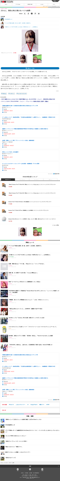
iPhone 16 (11, 404)
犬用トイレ (50, 179)
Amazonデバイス (8, 179)
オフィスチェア (22, 179)
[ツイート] (24, 13)
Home (17, 470)
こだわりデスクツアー (20, 404)
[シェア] (28, 13)
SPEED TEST (30, 4)
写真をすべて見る (30, 68)
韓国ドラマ (41, 404)
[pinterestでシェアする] (35, 13)
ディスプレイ (36, 179)
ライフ (54, 4)
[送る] (31, 13)
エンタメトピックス (22, 93)
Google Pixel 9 (34, 404)
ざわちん (4, 93)
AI (27, 404)
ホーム (6, 4)
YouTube (42, 470)
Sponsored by (50, 173)
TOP (30, 466)
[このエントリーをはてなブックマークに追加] (38, 13)
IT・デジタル (18, 4)
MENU (54, 1)
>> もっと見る (55, 225)
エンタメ (42, 4)
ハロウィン (12, 93)
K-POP (47, 404)
